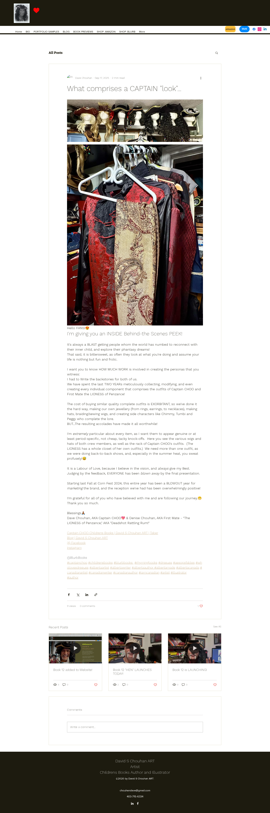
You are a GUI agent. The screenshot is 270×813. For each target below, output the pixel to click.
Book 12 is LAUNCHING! (189, 670)
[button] (216, 52)
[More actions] (201, 78)
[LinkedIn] (132, 803)
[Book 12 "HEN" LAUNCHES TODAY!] (135, 648)
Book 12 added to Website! (72, 670)
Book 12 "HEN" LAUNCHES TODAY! (132, 672)
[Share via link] (96, 594)
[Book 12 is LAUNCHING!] (194, 648)
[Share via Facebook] (69, 594)
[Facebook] (254, 29)
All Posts (55, 53)
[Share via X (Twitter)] (78, 594)
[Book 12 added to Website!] (75, 648)
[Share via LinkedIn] (87, 594)
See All (217, 626)
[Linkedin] (265, 29)
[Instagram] (259, 29)
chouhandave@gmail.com (135, 790)
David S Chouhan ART (135, 761)
